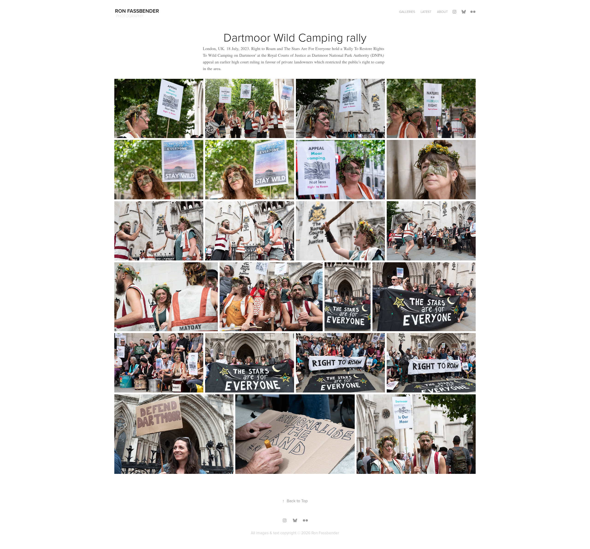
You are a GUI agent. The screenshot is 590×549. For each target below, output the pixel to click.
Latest (426, 11)
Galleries (407, 11)
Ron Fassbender (137, 11)
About (442, 11)
